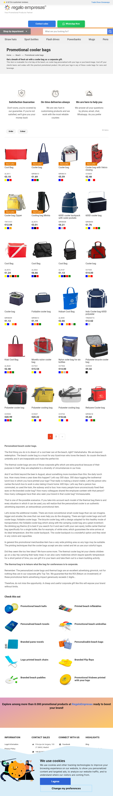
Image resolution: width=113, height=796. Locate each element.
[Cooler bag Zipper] (16, 202)
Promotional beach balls (34, 606)
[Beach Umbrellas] (65, 626)
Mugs (92, 39)
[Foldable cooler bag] (43, 298)
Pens (105, 39)
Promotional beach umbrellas (90, 624)
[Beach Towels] (11, 626)
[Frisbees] (65, 679)
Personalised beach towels (35, 624)
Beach (18, 55)
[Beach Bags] (65, 644)
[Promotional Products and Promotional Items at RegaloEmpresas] (25, 7)
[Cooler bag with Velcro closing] (97, 154)
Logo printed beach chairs (34, 659)
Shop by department (13, 31)
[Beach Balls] (11, 608)
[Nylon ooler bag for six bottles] (70, 346)
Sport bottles (31, 39)
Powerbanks (74, 39)
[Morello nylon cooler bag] (43, 346)
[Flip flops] (65, 662)
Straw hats (11, 39)
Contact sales (42, 24)
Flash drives (52, 39)
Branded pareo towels (32, 641)
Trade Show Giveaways (100, 2)
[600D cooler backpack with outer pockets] (70, 202)
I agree (55, 781)
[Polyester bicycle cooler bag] (97, 346)
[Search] (110, 31)
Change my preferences (66, 788)
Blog (87, 744)
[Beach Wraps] (11, 644)
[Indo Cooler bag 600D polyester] (97, 298)
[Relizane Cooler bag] (97, 394)
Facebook (66, 744)
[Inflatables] (65, 608)
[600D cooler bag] (97, 202)
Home (9, 55)
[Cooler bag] (43, 154)
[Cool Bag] (16, 154)
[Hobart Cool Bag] (70, 298)
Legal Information (11, 744)
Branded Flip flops (84, 659)
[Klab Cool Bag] (16, 346)
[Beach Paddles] (11, 679)
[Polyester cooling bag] (43, 394)
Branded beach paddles (33, 677)
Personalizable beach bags (89, 641)
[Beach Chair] (11, 662)
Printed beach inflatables (88, 606)
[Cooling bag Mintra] (43, 202)
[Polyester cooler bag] (16, 394)
